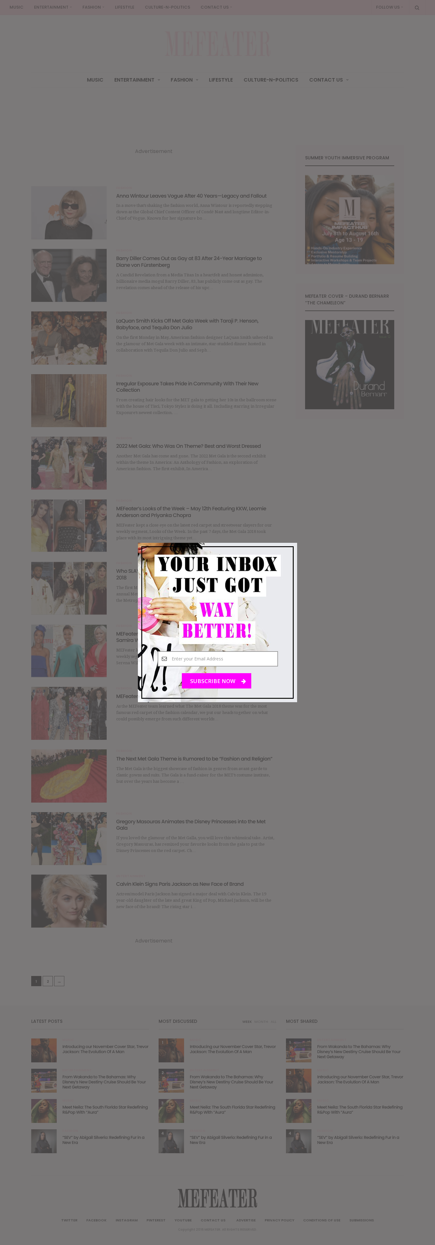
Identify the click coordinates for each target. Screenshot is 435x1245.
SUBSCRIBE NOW (213, 681)
